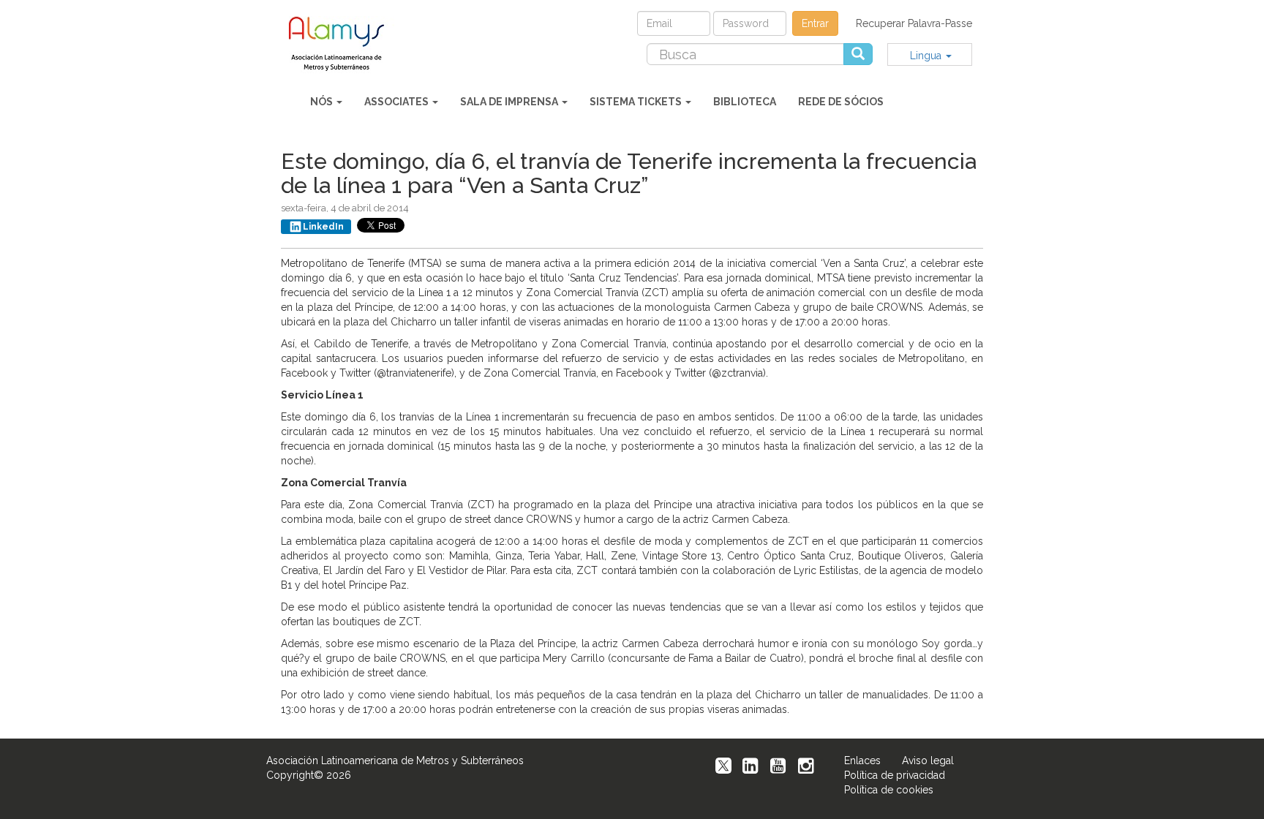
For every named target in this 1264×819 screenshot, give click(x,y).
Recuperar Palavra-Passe (914, 23)
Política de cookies (888, 790)
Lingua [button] (927, 55)
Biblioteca (744, 101)
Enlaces (862, 760)
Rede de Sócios (841, 101)
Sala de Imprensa (510, 101)
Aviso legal (928, 760)
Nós (322, 101)
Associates (397, 101)
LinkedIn (323, 227)
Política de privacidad (894, 775)
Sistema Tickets (637, 101)
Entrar (815, 23)
